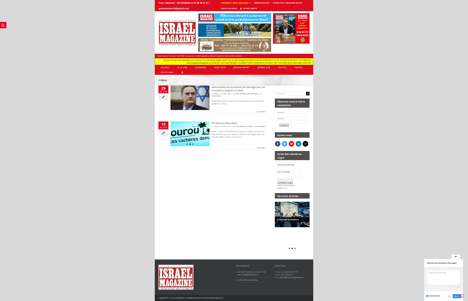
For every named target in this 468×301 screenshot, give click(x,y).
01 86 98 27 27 (290, 272)
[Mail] (305, 144)
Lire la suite (260, 112)
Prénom (281, 112)
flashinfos (243, 94)
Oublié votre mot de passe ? (286, 185)
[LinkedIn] (298, 144)
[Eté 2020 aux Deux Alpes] (190, 133)
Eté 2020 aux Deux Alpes (224, 123)
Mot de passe (283, 172)
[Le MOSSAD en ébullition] (292, 214)
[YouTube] (291, 144)
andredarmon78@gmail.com (173, 8)
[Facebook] (277, 144)
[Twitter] (284, 144)
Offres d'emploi (252, 94)
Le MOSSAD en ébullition (288, 219)
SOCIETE (250, 126)
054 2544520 (286, 274)
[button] (3, 25)
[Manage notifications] (462, 296)
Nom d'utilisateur (286, 165)
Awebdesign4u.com (216, 298)
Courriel (281, 118)
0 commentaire (260, 126)
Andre (216, 94)
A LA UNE (236, 94)
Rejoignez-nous (282, 188)
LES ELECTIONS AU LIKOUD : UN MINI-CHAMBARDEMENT (251, 273)
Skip (449, 296)
